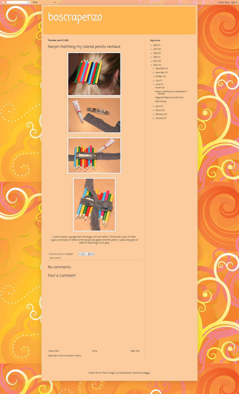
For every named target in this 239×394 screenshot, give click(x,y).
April (158, 106)
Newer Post (54, 351)
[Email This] (80, 254)
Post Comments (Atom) (70, 355)
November (160, 72)
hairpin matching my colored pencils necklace (171, 92)
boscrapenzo (75, 17)
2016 (155, 53)
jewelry (58, 258)
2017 (155, 49)
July (158, 80)
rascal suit (160, 87)
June (158, 84)
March (159, 110)
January (160, 118)
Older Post (135, 351)
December (160, 68)
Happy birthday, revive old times (169, 97)
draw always (160, 101)
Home (94, 351)
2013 (155, 65)
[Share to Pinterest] (92, 254)
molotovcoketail (125, 373)
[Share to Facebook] (89, 254)
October (159, 76)
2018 (155, 45)
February (160, 114)
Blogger (147, 373)
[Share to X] (86, 254)
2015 (155, 57)
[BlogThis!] (83, 254)
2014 (155, 61)
